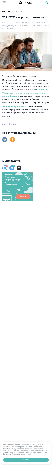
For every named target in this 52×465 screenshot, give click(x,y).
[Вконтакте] (4, 139)
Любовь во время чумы (14, 106)
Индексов (42, 89)
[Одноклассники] (12, 139)
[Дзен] (18, 167)
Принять (26, 459)
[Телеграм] (4, 167)
